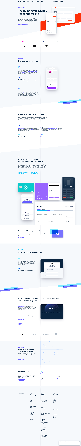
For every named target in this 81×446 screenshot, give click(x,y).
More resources (55, 406)
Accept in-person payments (23, 172)
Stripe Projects (43, 436)
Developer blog (43, 437)
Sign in (54, 1)
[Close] (79, 442)
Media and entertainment (45, 415)
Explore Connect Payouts (56, 378)
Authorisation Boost (33, 395)
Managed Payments (33, 412)
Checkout (31, 399)
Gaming (42, 412)
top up (32, 129)
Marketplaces (43, 403)
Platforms (42, 406)
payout (23, 92)
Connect (20, 323)
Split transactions (21, 128)
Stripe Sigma (31, 419)
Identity (31, 407)
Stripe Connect (23, 72)
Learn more (21, 359)
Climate (31, 400)
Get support (54, 417)
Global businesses (44, 401)
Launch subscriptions (34, 172)
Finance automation (44, 400)
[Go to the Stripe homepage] (19, 391)
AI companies (43, 408)
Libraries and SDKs (44, 435)
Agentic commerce (44, 395)
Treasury (31, 422)
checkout (29, 80)
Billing (30, 396)
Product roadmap (55, 409)
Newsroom (54, 411)
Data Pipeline (32, 403)
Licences (54, 402)
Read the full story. (21, 319)
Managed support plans (56, 418)
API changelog (43, 434)
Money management (44, 405)
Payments (21, 324)
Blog (53, 395)
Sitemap (54, 403)
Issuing (31, 409)
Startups (42, 394)
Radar (30, 416)
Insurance (42, 414)
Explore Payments (44, 379)
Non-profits (43, 416)
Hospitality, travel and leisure (45, 413)
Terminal (31, 421)
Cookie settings (55, 404)
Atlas (30, 394)
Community (54, 396)
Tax (30, 420)
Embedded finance (44, 399)
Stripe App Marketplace (44, 424)
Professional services (44, 418)
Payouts (31, 415)
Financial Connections (33, 406)
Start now (26, 24)
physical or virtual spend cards (53, 128)
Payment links (32, 413)
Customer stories (55, 394)
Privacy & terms (55, 399)
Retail (42, 420)
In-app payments (43, 402)
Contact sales (59, 1)
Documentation (43, 430)
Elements (31, 405)
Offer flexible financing (34, 171)
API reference (43, 431)
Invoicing (31, 408)
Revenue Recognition (33, 418)
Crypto (31, 402)
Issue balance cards (22, 173)
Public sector (43, 419)
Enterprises (43, 393)
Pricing (42, 1)
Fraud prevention (24, 82)
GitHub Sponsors (21, 306)
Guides (54, 393)
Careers (54, 410)
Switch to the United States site (64, 443)
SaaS (42, 407)
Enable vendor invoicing (34, 173)
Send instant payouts (22, 171)
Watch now (20, 237)
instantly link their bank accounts (32, 71)
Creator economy (43, 409)
